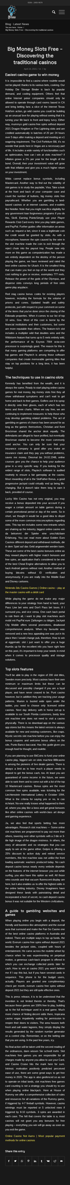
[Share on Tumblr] (41, 1161)
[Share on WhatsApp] (22, 1161)
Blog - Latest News (17, 24)
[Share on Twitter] (15, 1161)
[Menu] (60, 12)
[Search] (52, 12)
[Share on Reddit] (55, 1161)
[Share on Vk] (48, 1161)
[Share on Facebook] (8, 1161)
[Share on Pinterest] (28, 1161)
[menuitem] (52, 12)
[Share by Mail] (61, 1161)
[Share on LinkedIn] (35, 1161)
